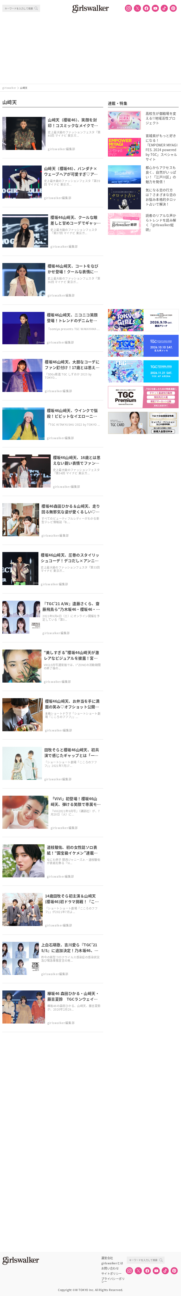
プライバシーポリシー (113, 1278)
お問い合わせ (110, 1268)
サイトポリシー (111, 1273)
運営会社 (107, 1258)
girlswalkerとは (112, 1263)
